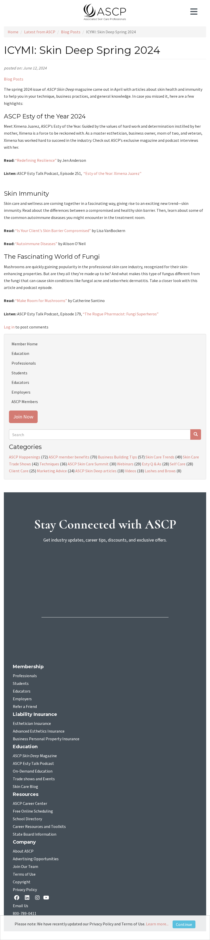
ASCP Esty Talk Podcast (33, 763)
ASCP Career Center (30, 803)
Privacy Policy (25, 890)
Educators (20, 382)
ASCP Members (25, 401)
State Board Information (34, 834)
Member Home (25, 343)
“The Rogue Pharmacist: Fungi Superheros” (121, 313)
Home (13, 31)
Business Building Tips (117, 456)
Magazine (35, 756)
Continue (184, 924)
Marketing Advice (52, 470)
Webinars (125, 463)
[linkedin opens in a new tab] (28, 898)
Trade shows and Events (34, 779)
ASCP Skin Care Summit (88, 463)
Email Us (20, 906)
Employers (21, 392)
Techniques (49, 463)
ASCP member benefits (69, 456)
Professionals (24, 363)
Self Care (177, 463)
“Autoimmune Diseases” (36, 243)
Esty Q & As (151, 463)
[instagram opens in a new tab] (37, 898)
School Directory (27, 819)
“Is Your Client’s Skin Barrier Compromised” (53, 230)
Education (20, 353)
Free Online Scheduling (33, 811)
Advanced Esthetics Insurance (39, 731)
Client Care (18, 470)
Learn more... (157, 923)
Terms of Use (24, 874)
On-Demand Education (32, 771)
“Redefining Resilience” (36, 160)
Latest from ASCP (39, 31)
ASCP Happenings (24, 456)
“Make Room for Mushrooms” (41, 300)
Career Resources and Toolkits (39, 826)
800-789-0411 (24, 913)
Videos (130, 470)
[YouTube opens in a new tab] (47, 898)
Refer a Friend (25, 706)
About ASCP (23, 851)
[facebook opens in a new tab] (18, 898)
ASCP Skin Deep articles (96, 470)
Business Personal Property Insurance (46, 739)
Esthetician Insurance (32, 723)
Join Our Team (25, 866)
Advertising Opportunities (36, 859)
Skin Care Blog (25, 786)
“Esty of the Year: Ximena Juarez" (112, 173)
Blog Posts (70, 31)
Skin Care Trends (159, 456)
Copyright (21, 882)
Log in (9, 326)
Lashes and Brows (160, 470)
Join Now (23, 416)
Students (19, 372)
